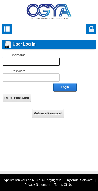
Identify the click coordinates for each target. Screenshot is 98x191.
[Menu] (7, 29)
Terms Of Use (63, 185)
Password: (18, 71)
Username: (18, 55)
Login (65, 87)
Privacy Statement (37, 185)
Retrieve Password (48, 113)
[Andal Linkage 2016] (49, 11)
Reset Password (16, 98)
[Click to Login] (91, 29)
